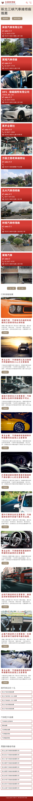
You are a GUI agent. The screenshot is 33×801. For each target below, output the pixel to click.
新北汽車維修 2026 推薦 (9, 700)
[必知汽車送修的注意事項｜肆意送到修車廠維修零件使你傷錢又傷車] (16, 588)
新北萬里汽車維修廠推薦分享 (10, 771)
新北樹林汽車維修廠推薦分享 (10, 767)
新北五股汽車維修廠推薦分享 (10, 788)
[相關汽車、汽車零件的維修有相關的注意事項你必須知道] (16, 316)
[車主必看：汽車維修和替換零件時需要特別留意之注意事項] (16, 667)
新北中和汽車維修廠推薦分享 (10, 780)
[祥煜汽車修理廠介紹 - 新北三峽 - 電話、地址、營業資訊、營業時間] (16, 227)
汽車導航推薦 (6, 730)
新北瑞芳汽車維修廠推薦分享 (10, 763)
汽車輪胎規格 (6, 734)
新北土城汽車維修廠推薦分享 (10, 750)
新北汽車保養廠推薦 (8, 704)
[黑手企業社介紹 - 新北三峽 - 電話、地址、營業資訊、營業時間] (16, 130)
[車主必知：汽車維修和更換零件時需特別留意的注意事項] (16, 548)
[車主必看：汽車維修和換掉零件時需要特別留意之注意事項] (16, 431)
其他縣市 (5, 18)
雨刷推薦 (4, 725)
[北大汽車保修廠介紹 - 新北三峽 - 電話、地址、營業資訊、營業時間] (16, 194)
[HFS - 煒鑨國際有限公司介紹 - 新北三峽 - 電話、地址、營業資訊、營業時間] (16, 97)
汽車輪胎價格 (6, 738)
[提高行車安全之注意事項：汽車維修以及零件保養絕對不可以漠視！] (16, 393)
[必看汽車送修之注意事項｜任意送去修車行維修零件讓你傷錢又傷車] (16, 630)
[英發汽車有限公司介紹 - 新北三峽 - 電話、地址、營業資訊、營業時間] (16, 31)
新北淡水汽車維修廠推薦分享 (10, 755)
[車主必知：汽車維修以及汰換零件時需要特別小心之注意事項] (16, 355)
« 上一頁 (11, 288)
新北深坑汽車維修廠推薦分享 (10, 784)
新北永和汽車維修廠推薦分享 (10, 775)
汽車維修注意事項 (7, 721)
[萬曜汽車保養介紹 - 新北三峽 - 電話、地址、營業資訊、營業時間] (16, 63)
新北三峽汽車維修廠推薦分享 (10, 759)
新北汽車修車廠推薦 (8, 692)
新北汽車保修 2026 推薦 (9, 696)
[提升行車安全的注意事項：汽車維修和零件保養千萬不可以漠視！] (16, 510)
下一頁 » (21, 288)
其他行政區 (17, 18)
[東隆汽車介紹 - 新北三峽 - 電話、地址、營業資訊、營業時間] (16, 259)
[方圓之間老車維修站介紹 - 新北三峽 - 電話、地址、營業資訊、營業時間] (16, 162)
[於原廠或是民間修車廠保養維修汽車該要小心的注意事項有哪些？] (16, 471)
